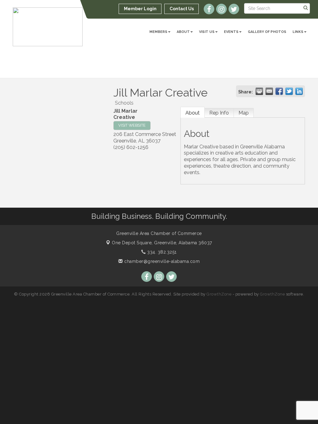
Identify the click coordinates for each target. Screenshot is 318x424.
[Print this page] (259, 91)
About (183, 32)
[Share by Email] (269, 91)
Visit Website (132, 125)
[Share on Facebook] (279, 91)
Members (158, 32)
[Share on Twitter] (289, 91)
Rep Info (219, 113)
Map (243, 113)
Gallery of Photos (267, 32)
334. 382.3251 (161, 252)
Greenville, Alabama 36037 (162, 242)
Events (231, 32)
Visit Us (207, 32)
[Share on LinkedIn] (299, 91)
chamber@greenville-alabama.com (161, 261)
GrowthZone (219, 294)
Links (298, 32)
